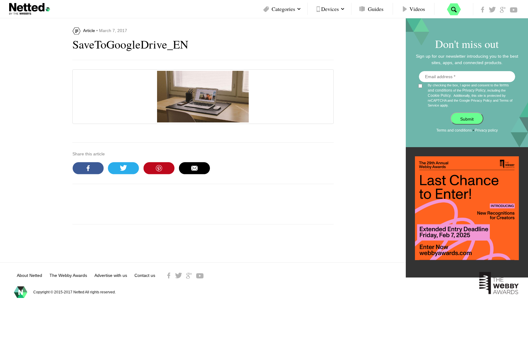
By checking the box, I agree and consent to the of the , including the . (470, 95)
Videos (417, 9)
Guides (375, 9)
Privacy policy (486, 130)
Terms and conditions (454, 130)
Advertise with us (110, 275)
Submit (467, 119)
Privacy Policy (474, 90)
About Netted (29, 275)
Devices (330, 9)
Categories (283, 9)
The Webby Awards (68, 275)
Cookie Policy (439, 95)
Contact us (144, 275)
